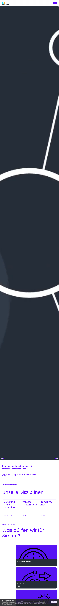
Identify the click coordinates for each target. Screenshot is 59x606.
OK (53, 601)
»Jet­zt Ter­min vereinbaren (22, 476)
